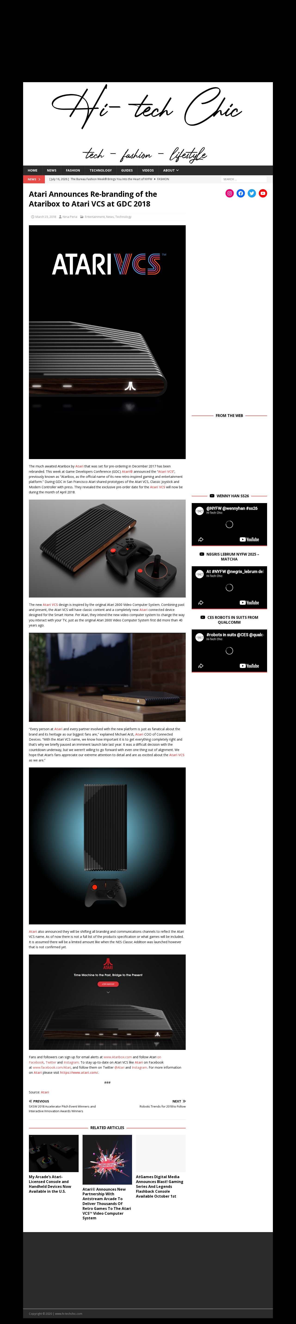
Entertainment (95, 217)
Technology (100, 170)
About (169, 170)
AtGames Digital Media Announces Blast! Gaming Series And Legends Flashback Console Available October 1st (159, 1186)
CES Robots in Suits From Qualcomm (232, 620)
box (121, 1057)
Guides (127, 170)
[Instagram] (229, 193)
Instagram (71, 1062)
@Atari (119, 1067)
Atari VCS (165, 471)
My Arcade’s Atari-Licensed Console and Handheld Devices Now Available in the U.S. (50, 1184)
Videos (148, 170)
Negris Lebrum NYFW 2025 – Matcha (233, 557)
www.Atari (111, 1057)
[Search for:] (244, 179)
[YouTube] (263, 193)
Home (32, 170)
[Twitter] (252, 193)
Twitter (51, 1062)
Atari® (127, 471)
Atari (79, 466)
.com (128, 1057)
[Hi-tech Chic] (148, 162)
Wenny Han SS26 (233, 495)
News (51, 170)
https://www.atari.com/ (79, 1072)
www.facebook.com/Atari (52, 1067)
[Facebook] (241, 193)
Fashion (73, 170)
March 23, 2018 (45, 217)
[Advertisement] (148, 44)
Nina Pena (70, 217)
